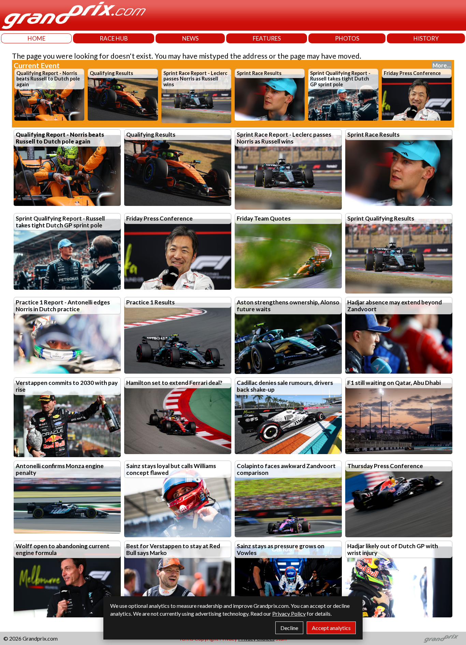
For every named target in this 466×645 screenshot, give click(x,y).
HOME (36, 38)
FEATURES (267, 38)
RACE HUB (114, 38)
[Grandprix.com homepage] (441, 638)
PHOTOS (347, 38)
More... (442, 65)
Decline (289, 628)
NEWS (190, 38)
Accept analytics (331, 628)
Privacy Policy (289, 613)
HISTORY (426, 38)
